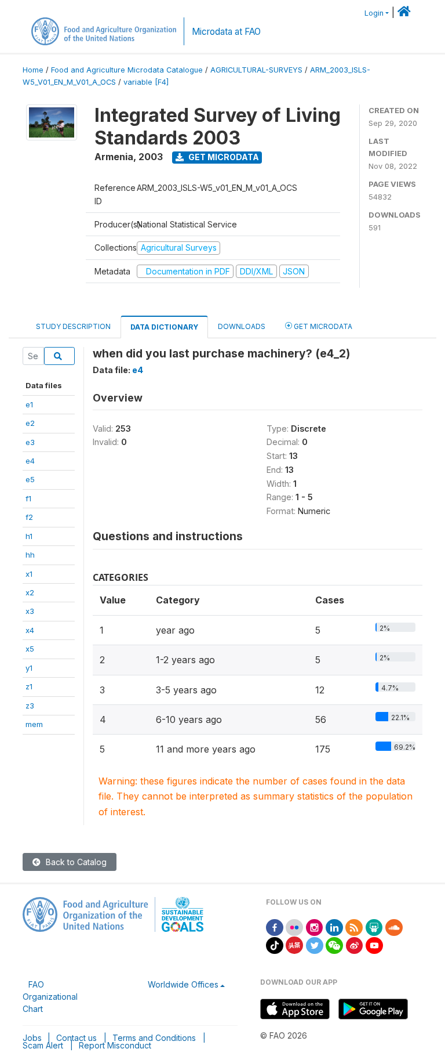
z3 (29, 705)
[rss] (354, 926)
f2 (29, 517)
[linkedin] (334, 926)
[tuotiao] (294, 944)
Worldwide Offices (183, 984)
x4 (29, 630)
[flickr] (294, 926)
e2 (30, 423)
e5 (30, 479)
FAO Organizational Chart (50, 996)
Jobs (32, 1038)
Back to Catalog (75, 862)
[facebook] (274, 926)
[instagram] (314, 926)
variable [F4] (146, 82)
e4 (30, 460)
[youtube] (374, 944)
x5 (29, 648)
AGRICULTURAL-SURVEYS (256, 70)
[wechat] (334, 944)
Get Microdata (223, 157)
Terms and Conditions (154, 1038)
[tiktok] (274, 944)
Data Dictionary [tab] (164, 327)
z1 (28, 686)
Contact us (76, 1038)
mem (34, 724)
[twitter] (314, 944)
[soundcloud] (394, 926)
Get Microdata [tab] (322, 326)
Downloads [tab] (241, 326)
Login (374, 13)
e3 (30, 442)
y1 (28, 667)
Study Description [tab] (73, 326)
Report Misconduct (115, 1045)
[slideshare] (374, 926)
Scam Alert (43, 1045)
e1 (29, 404)
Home (33, 70)
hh (30, 554)
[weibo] (354, 944)
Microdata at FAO (226, 31)
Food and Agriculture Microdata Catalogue (127, 70)
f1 (28, 498)
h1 (28, 536)
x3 (29, 611)
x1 (28, 573)
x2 (29, 592)
